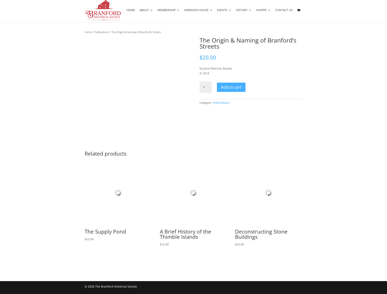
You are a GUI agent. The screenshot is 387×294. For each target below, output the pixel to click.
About (144, 10)
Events (222, 10)
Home (131, 10)
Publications (101, 32)
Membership (166, 10)
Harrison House (196, 10)
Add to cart (231, 87)
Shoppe (261, 10)
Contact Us (284, 10)
